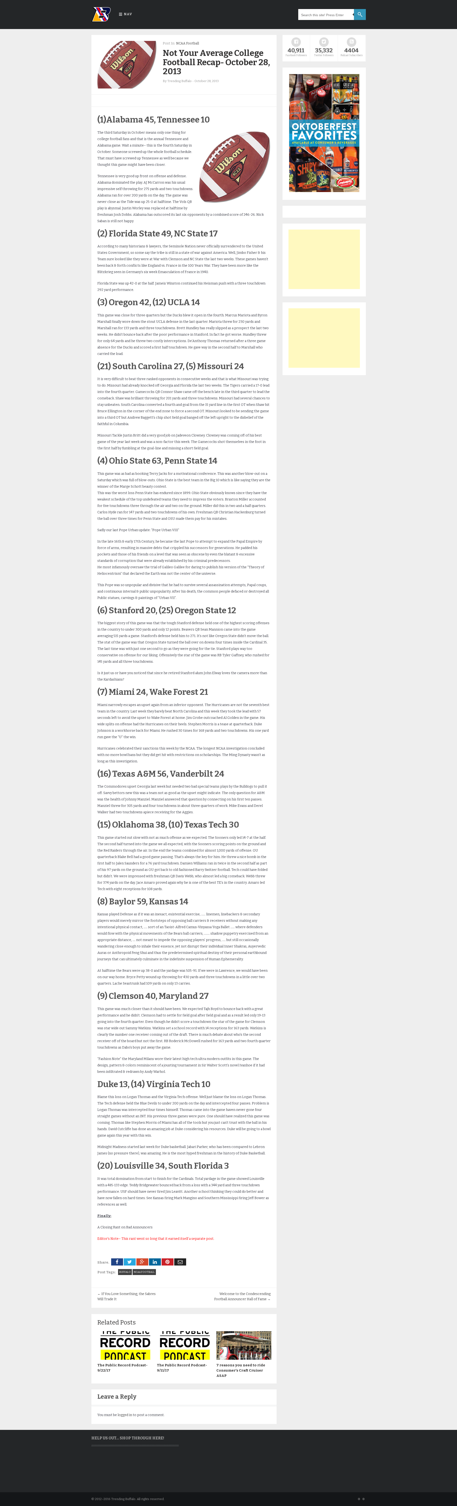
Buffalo (125, 1272)
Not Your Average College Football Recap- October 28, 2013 (216, 62)
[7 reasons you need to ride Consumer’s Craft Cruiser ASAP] (243, 1358)
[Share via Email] (180, 1262)
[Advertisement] (324, 259)
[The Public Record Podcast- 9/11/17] (184, 1358)
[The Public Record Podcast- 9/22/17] (124, 1358)
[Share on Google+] (142, 1262)
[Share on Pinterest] (168, 1262)
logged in (125, 1415)
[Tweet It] (130, 1262)
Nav (128, 14)
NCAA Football (187, 43)
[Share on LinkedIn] (155, 1262)
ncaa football (144, 1272)
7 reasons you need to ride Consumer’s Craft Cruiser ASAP (240, 1370)
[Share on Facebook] (117, 1262)
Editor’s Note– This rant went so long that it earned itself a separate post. (155, 1239)
